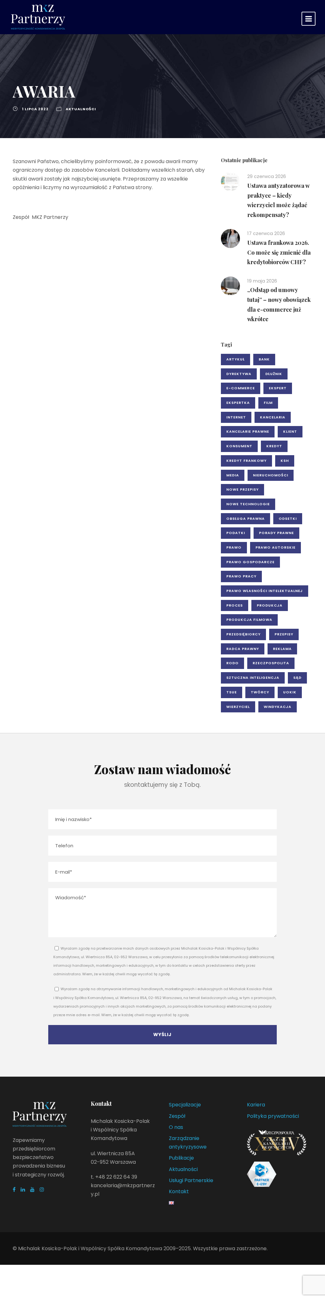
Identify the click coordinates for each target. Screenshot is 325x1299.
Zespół (177, 1116)
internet (236, 417)
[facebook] (14, 1189)
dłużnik (273, 373)
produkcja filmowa (249, 619)
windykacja (277, 706)
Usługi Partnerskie (191, 1180)
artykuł (235, 359)
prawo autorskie (275, 547)
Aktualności (81, 108)
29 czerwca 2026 (266, 176)
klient (290, 431)
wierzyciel (238, 706)
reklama (282, 648)
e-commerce (240, 388)
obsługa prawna (245, 518)
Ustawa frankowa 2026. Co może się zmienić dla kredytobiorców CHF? (279, 252)
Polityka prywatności (273, 1116)
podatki (235, 532)
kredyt (274, 446)
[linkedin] (23, 1189)
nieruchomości (270, 475)
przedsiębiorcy (243, 634)
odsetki (288, 518)
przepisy (284, 634)
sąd (297, 677)
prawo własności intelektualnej (264, 590)
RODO (232, 662)
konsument (239, 446)
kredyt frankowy (246, 460)
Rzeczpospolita (271, 662)
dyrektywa (238, 373)
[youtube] (32, 1189)
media (232, 475)
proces (234, 605)
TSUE (231, 692)
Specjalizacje (185, 1104)
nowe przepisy (242, 489)
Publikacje (181, 1158)
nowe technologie (248, 503)
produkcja (269, 605)
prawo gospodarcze (250, 561)
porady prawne (276, 532)
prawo (234, 547)
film (268, 402)
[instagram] (42, 1189)
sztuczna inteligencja (252, 677)
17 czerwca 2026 (266, 233)
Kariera (256, 1104)
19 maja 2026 (262, 280)
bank (264, 359)
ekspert (278, 388)
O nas (176, 1127)
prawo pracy (241, 576)
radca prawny (242, 648)
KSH (285, 460)
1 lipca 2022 (35, 108)
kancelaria (272, 417)
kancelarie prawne (247, 431)
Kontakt (179, 1191)
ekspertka (238, 402)
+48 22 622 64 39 (116, 1177)
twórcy (260, 692)
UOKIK (289, 692)
